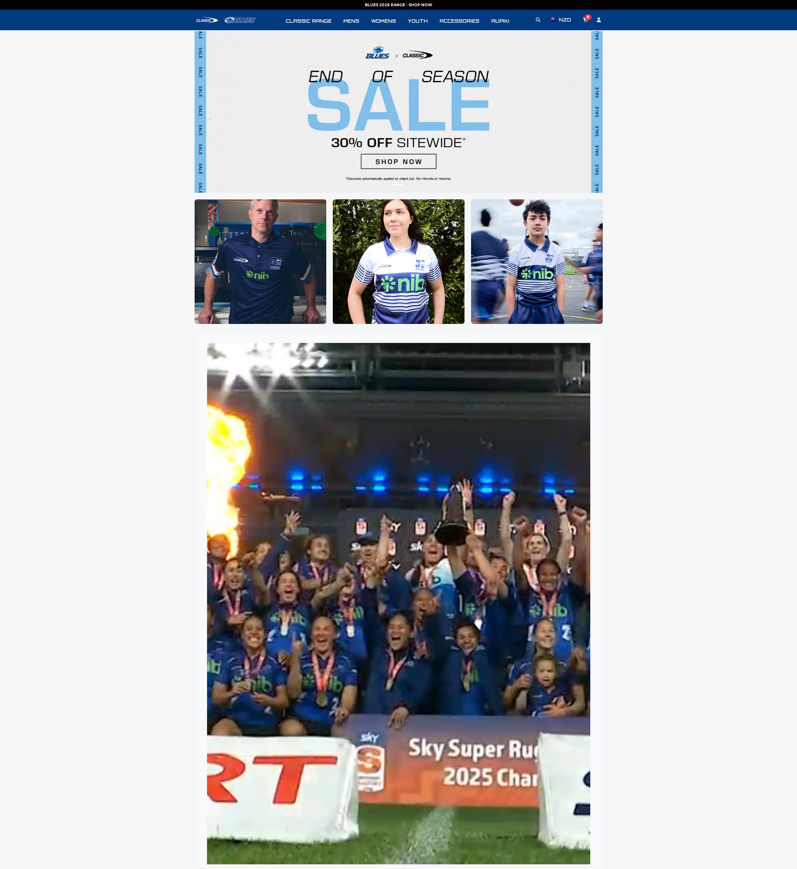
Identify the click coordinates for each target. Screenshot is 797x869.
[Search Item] (538, 20)
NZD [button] (565, 20)
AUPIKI (500, 21)
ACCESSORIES (459, 21)
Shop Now (260, 276)
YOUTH (418, 21)
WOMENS (383, 21)
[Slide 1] (398, 184)
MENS (351, 21)
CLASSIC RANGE (309, 21)
